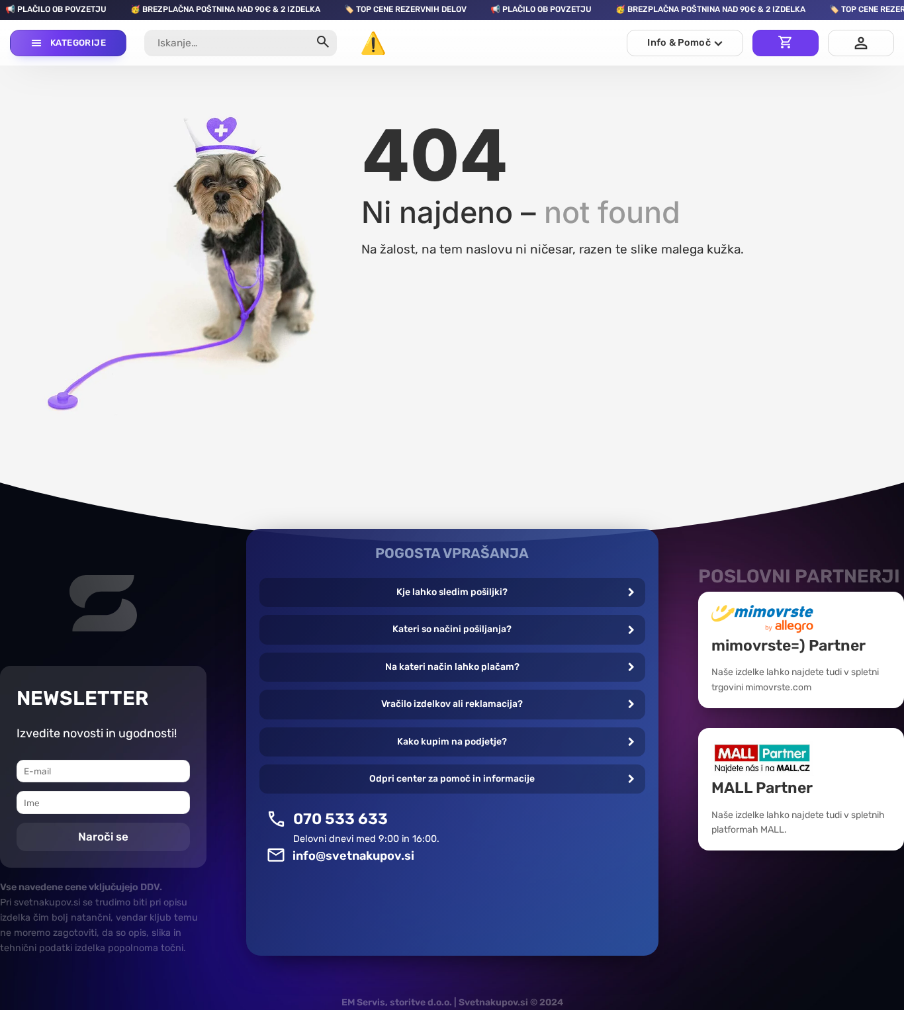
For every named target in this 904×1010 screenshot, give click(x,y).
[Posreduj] (322, 43)
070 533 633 (340, 818)
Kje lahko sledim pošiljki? (452, 592)
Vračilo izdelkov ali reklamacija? (452, 704)
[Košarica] (785, 43)
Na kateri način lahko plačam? (452, 666)
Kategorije (78, 43)
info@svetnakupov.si (353, 856)
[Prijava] (861, 43)
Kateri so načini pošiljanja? (452, 629)
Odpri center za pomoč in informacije (452, 778)
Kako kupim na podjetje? (452, 741)
